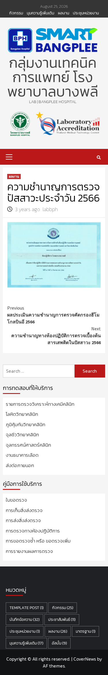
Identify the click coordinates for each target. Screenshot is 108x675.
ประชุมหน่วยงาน (86, 13)
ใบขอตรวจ (16, 500)
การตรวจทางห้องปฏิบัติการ (33, 530)
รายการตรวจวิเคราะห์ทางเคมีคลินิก (40, 404)
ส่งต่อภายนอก (20, 465)
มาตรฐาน (85, 631)
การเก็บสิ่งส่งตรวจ (24, 510)
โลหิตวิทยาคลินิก (22, 414)
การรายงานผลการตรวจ (29, 551)
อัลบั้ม (59, 643)
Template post (26, 608)
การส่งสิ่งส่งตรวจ (23, 520)
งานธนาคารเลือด (22, 455)
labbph (50, 209)
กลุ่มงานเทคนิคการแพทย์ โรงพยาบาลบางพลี (52, 77)
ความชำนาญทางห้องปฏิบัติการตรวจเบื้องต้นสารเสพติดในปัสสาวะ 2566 (56, 335)
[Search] (98, 157)
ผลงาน (63, 13)
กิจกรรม (16, 13)
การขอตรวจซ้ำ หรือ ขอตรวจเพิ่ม (38, 541)
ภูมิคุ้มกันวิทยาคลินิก (25, 424)
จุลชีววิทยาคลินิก (22, 434)
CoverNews (84, 658)
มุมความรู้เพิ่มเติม (40, 13)
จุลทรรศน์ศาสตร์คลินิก (28, 445)
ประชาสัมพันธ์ (61, 620)
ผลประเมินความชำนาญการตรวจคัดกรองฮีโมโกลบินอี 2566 (53, 315)
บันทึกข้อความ (24, 620)
